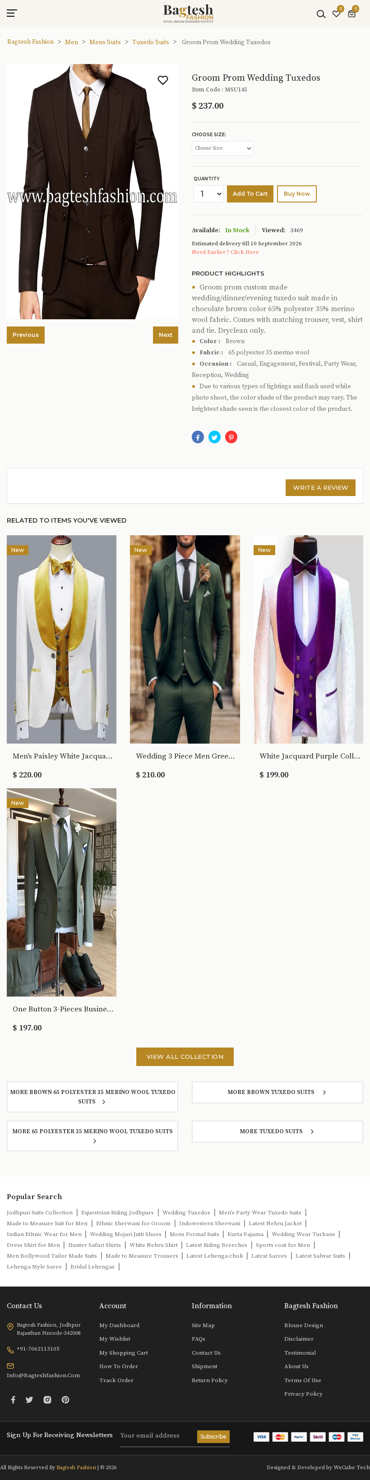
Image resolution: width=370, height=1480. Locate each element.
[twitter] (214, 437)
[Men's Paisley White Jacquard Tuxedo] (61, 638)
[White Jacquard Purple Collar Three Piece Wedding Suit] (308, 638)
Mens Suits (105, 42)
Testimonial (300, 1352)
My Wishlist (114, 1338)
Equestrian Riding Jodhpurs (117, 1212)
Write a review (320, 487)
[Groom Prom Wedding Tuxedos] (231, 437)
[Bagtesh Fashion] (188, 13)
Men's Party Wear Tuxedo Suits (260, 1212)
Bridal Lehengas (92, 1266)
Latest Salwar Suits (320, 1255)
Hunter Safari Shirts (94, 1245)
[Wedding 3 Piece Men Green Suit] (185, 638)
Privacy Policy (303, 1393)
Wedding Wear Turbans (304, 1234)
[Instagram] (47, 1400)
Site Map (203, 1325)
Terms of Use (302, 1380)
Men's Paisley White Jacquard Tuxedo (64, 756)
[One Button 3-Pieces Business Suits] (61, 891)
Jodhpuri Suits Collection (40, 1212)
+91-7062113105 (38, 1348)
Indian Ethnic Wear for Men (45, 1234)
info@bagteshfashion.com (43, 1375)
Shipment (204, 1366)
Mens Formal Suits (195, 1234)
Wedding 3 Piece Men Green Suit (187, 756)
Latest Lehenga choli (214, 1255)
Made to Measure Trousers (143, 1255)
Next (165, 334)
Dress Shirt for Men (34, 1245)
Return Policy (210, 1380)
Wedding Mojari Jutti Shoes (126, 1234)
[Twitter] (29, 1400)
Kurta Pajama (246, 1234)
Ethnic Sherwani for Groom (133, 1223)
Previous (26, 334)
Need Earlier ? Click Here (225, 252)
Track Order (116, 1380)
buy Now (297, 193)
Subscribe (213, 1436)
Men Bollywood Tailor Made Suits (52, 1255)
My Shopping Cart (123, 1352)
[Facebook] (198, 437)
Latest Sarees (269, 1255)
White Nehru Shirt (154, 1245)
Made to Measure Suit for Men (47, 1223)
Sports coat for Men (283, 1245)
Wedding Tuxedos (186, 1212)
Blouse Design (303, 1325)
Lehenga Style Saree (34, 1266)
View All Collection (185, 1056)
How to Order (118, 1366)
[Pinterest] (65, 1400)
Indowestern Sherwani (209, 1223)
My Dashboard (119, 1325)
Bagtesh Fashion (30, 42)
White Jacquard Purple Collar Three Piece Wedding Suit (310, 756)
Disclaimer (299, 1338)
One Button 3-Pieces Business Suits (64, 1009)
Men (71, 42)
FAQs (198, 1338)
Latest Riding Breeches (216, 1245)
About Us (296, 1366)
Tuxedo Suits (150, 42)
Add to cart (250, 193)
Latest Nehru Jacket (276, 1223)
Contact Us (206, 1352)
